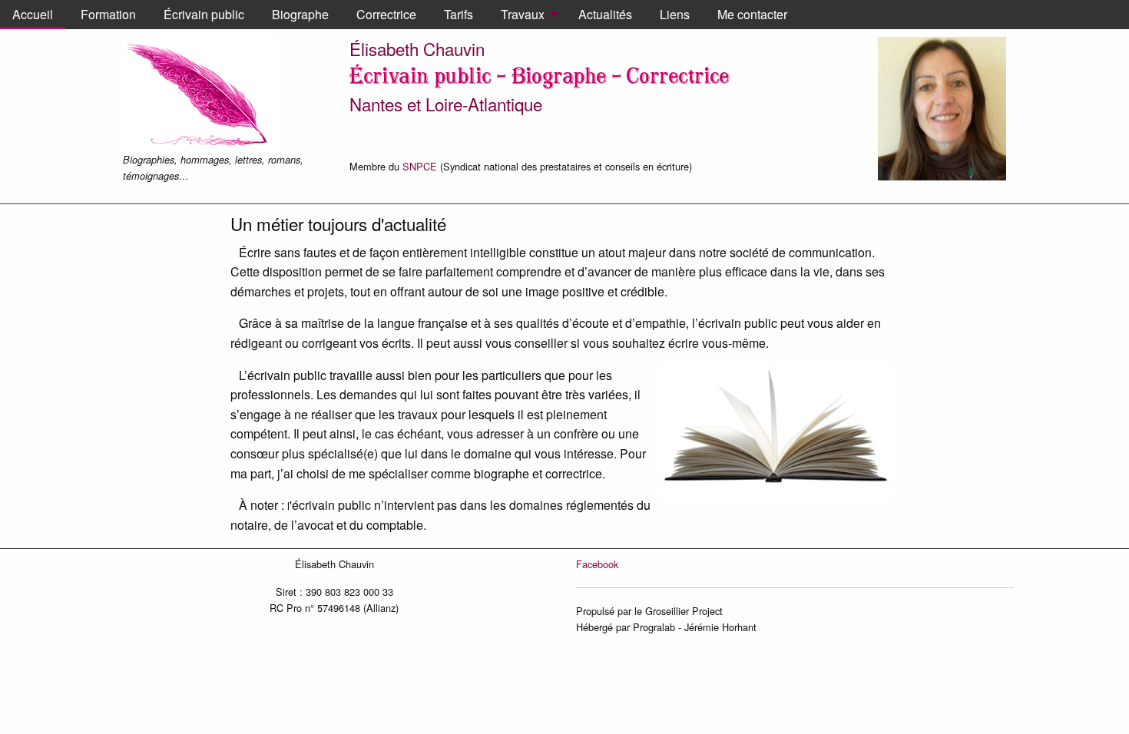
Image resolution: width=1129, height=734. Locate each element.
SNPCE (419, 166)
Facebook (597, 564)
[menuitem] (32, 14)
